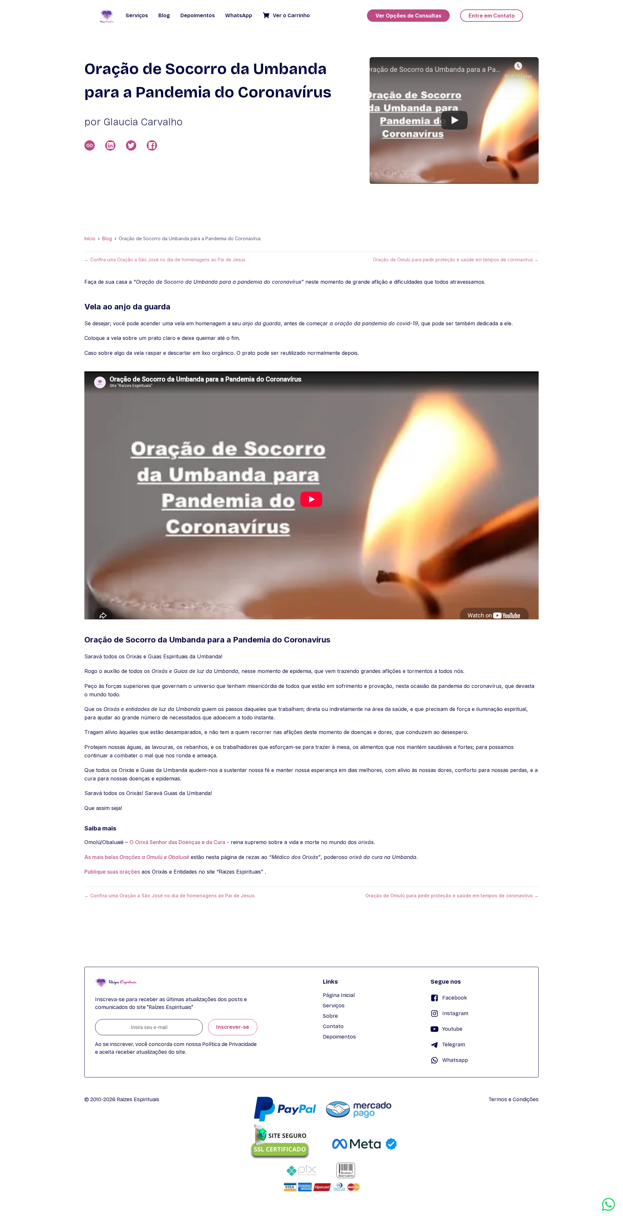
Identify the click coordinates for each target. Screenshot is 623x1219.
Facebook (454, 998)
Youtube (452, 1029)
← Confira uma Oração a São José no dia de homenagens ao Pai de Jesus (164, 259)
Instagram (455, 1013)
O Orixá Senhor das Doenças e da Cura (177, 842)
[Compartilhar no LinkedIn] (110, 145)
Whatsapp (455, 1060)
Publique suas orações (112, 871)
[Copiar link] (89, 145)
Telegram (453, 1044)
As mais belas (136, 857)
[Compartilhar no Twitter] (131, 145)
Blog (107, 238)
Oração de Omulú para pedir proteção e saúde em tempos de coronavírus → (456, 259)
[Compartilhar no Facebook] (152, 145)
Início (89, 238)
